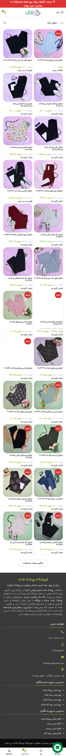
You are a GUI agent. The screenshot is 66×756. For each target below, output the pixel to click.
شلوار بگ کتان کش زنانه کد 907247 (52, 235)
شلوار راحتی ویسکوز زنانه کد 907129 (20, 323)
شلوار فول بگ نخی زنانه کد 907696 (48, 278)
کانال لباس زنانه (54, 723)
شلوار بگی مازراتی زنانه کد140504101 (53, 148)
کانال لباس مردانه (53, 728)
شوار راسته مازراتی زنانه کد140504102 (22, 105)
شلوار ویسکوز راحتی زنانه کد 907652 (20, 456)
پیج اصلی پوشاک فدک (51, 690)
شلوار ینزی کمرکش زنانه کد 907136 (18, 234)
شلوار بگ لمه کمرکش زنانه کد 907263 (20, 279)
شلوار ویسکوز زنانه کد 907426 (19, 412)
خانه (61, 23)
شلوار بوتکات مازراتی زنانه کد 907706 (51, 105)
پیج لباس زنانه (55, 695)
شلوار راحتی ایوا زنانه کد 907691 (50, 60)
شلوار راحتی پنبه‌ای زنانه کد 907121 (18, 368)
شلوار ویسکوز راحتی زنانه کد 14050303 (51, 323)
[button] (25, 70)
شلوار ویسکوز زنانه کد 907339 (50, 368)
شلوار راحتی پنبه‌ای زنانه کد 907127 (48, 412)
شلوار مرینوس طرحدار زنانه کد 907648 (20, 500)
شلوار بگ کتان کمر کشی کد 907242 (21, 543)
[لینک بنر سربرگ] (33, 4)
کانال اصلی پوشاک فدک (51, 719)
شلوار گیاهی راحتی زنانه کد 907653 (21, 148)
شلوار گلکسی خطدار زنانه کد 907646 (51, 543)
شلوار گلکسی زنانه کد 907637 (19, 191)
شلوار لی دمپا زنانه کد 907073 (50, 499)
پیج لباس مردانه (54, 699)
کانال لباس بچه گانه (52, 733)
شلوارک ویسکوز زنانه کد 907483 (49, 191)
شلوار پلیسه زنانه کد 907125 (51, 455)
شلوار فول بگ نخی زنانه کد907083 (17, 60)
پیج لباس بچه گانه (53, 704)
